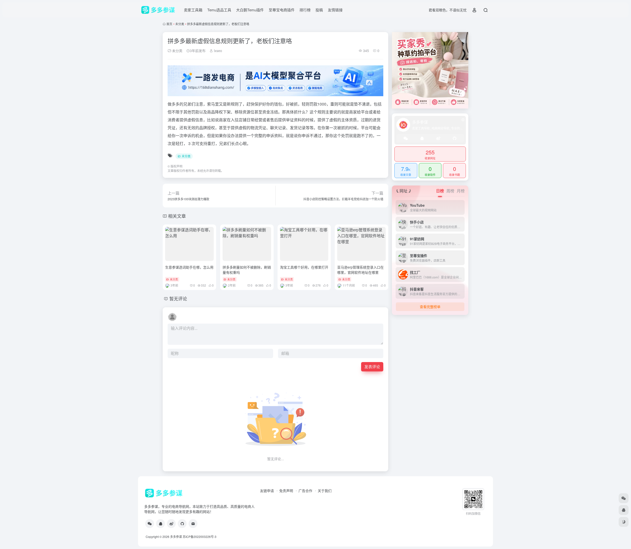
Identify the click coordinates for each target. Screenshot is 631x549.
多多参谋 (176, 536)
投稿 (319, 9)
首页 (169, 24)
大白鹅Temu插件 (250, 9)
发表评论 (372, 366)
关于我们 (325, 490)
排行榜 (305, 9)
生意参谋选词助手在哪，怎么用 (189, 267)
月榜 (461, 191)
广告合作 (305, 490)
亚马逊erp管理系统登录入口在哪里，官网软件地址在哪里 (360, 270)
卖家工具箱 (193, 9)
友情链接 (335, 9)
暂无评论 (178, 298)
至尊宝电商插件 (282, 9)
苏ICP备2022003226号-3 (199, 536)
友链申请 (267, 490)
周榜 (450, 191)
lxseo (217, 50)
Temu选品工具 (219, 9)
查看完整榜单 (430, 306)
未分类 (179, 24)
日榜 (440, 191)
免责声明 (286, 490)
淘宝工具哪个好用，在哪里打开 (304, 267)
